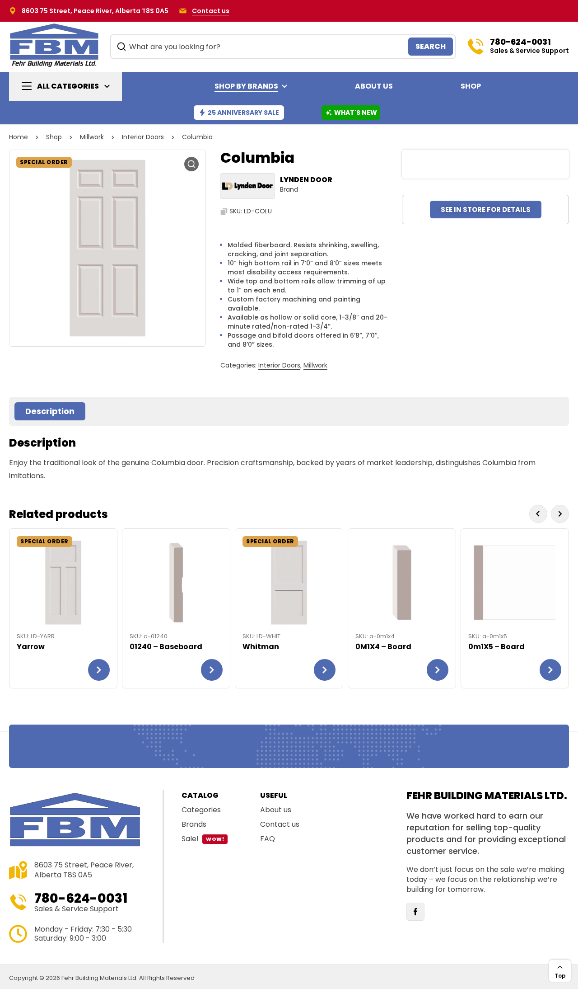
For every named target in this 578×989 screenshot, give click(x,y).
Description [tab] (50, 411)
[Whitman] (289, 582)
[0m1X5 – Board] (514, 582)
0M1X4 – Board (383, 646)
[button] (191, 164)
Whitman (260, 646)
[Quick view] (103, 551)
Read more (99, 670)
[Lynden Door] (247, 186)
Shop (54, 136)
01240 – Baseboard (166, 646)
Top (560, 976)
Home (18, 136)
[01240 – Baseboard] (176, 582)
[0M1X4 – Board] (401, 582)
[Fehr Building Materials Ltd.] (54, 44)
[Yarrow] (63, 582)
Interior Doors (143, 136)
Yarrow (31, 646)
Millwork (92, 136)
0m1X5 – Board (496, 646)
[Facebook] (415, 912)
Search (430, 46)
